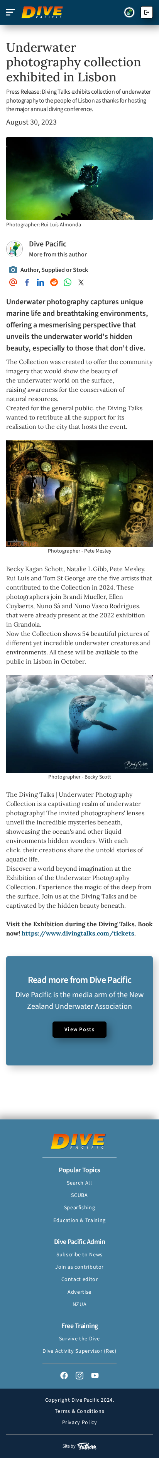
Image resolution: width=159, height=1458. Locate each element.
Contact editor (79, 1279)
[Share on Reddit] (54, 282)
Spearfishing (79, 1208)
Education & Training (79, 1220)
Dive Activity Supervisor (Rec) (79, 1351)
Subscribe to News (79, 1255)
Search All (79, 1183)
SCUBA (79, 1195)
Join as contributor (79, 1267)
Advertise (79, 1292)
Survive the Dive (79, 1339)
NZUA (80, 1304)
